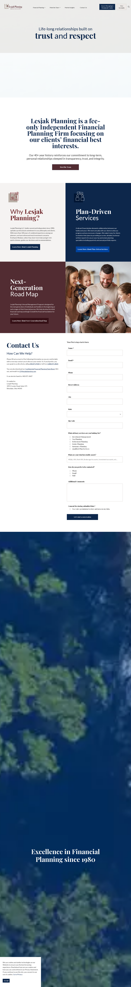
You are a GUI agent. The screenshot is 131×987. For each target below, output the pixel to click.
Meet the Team (54, 7)
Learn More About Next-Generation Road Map (29, 321)
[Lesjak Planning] (13, 6)
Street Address (73, 385)
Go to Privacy (17, 974)
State (70, 409)
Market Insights (70, 7)
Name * (71, 348)
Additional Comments (76, 481)
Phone (70, 373)
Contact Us (83, 7)
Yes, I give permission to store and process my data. (91, 509)
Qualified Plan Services (80, 449)
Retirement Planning (80, 442)
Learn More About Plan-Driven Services (93, 249)
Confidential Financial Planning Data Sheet (40, 369)
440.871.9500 (34, 364)
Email (74, 473)
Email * (71, 360)
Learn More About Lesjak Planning (25, 247)
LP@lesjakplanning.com (28, 371)
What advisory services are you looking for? (84, 433)
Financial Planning (38, 7)
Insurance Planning (79, 446)
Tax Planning (77, 439)
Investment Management (81, 437)
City (69, 397)
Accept (6, 981)
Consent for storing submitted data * (81, 506)
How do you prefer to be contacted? (81, 467)
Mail (73, 476)
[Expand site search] (129, 6)
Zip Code (71, 421)
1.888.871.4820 (52, 364)
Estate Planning (78, 444)
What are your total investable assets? (82, 455)
